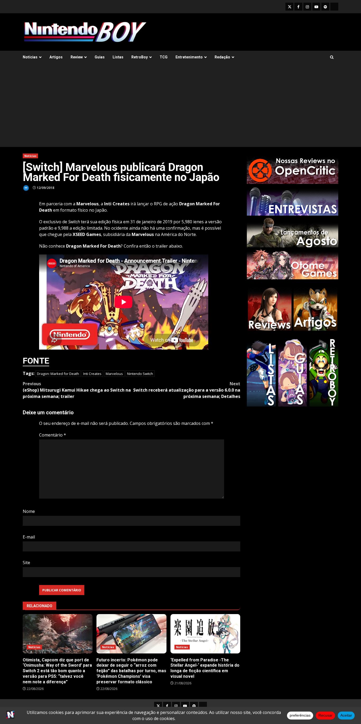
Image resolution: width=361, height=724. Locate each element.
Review (77, 57)
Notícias (30, 57)
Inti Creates (92, 373)
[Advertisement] (180, 107)
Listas (118, 57)
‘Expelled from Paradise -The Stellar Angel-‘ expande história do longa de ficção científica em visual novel (205, 633)
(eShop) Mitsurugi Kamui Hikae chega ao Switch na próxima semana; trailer (77, 390)
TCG (164, 57)
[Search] (332, 57)
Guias (100, 57)
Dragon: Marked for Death (58, 373)
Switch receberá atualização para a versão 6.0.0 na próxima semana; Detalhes (186, 390)
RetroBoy (139, 57)
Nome (29, 511)
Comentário (52, 435)
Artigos (56, 57)
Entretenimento (189, 57)
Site (26, 562)
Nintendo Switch (140, 373)
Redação (222, 57)
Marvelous (114, 373)
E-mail (29, 537)
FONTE (36, 361)
